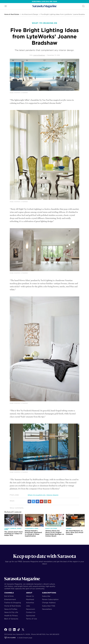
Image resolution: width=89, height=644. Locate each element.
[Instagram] (10, 631)
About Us (30, 596)
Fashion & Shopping (12, 602)
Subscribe (46, 596)
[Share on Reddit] (49, 501)
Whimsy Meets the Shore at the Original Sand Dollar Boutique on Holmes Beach (54, 533)
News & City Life (11, 612)
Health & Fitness (11, 615)
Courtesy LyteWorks (21, 92)
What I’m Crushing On (36, 495)
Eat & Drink (9, 596)
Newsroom (30, 609)
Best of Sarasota (11, 619)
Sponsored (30, 615)
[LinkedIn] (14, 631)
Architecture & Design (30, 14)
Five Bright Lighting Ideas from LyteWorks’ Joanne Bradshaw (63, 14)
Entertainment (10, 599)
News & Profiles (10, 609)
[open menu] (6, 6)
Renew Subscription (50, 599)
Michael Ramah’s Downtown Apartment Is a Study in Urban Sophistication (33, 533)
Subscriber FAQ (48, 606)
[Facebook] (5, 631)
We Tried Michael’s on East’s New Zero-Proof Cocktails (74, 532)
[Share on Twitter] (33, 501)
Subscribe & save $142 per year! (44, 1)
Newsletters (47, 609)
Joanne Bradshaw (39, 55)
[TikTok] (18, 631)
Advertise (30, 602)
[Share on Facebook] (29, 501)
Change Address (49, 602)
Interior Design (52, 495)
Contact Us (30, 612)
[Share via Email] (45, 501)
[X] (23, 631)
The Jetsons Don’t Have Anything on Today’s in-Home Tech (13, 533)
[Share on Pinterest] (41, 501)
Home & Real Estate (11, 14)
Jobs (28, 606)
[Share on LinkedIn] (37, 501)
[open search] (83, 6)
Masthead (30, 599)
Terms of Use (31, 619)
